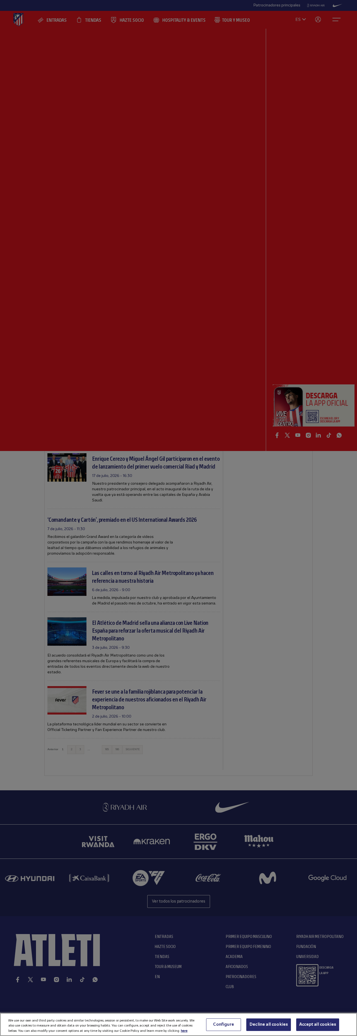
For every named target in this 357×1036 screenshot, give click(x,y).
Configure (223, 1024)
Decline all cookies (268, 1024)
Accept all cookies (317, 1024)
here (184, 1030)
